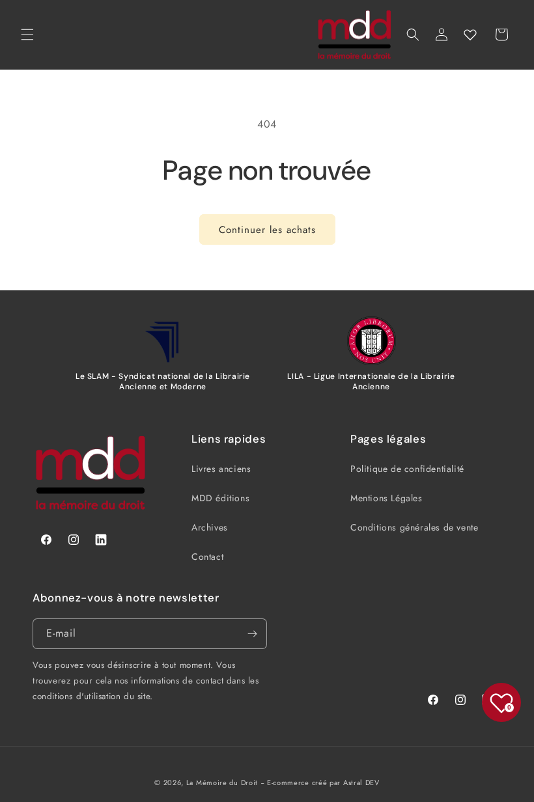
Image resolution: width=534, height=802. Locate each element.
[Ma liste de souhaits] (470, 34)
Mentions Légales (386, 498)
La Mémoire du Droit (222, 782)
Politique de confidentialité (407, 468)
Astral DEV (361, 782)
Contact (207, 556)
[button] (27, 34)
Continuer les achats (267, 230)
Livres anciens (221, 468)
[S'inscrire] (252, 633)
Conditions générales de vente (414, 527)
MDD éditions (220, 498)
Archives (209, 527)
